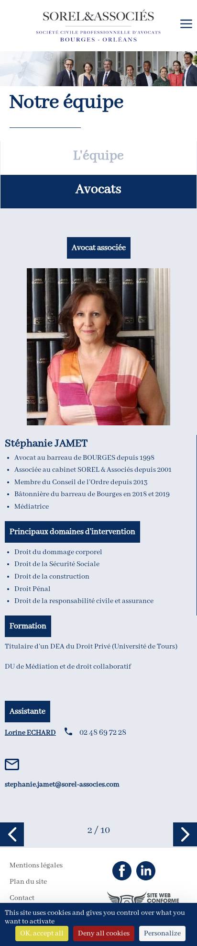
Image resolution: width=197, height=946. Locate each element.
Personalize (162, 933)
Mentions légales (36, 865)
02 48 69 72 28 (102, 733)
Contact (22, 898)
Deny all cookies (104, 933)
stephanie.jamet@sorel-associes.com (62, 784)
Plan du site (28, 882)
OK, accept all (42, 933)
